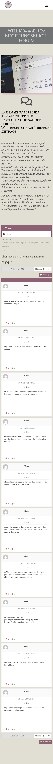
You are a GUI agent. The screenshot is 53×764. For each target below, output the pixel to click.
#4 (18, 428)
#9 (19, 654)
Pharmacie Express (36, 662)
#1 (18, 292)
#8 (19, 608)
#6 (19, 518)
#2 (19, 338)
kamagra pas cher (36, 301)
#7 (18, 563)
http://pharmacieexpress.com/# (17, 707)
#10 (19, 699)
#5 (19, 473)
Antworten (47, 275)
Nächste (39, 269)
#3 (19, 383)
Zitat (27, 297)
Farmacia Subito (24, 346)
